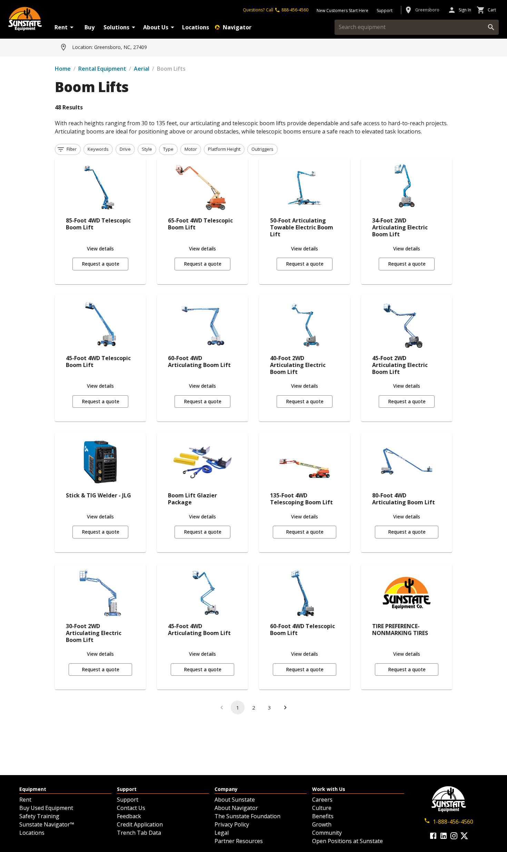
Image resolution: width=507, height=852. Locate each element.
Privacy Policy (232, 824)
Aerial (141, 68)
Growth (321, 824)
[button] (68, 149)
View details (100, 248)
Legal (222, 832)
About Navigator (236, 808)
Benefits (323, 816)
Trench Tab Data (139, 832)
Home (63, 68)
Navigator (237, 27)
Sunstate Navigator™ (46, 824)
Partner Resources (239, 841)
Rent (61, 27)
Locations (195, 27)
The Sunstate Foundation (247, 816)
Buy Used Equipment (46, 808)
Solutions (116, 27)
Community (327, 832)
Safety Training (39, 816)
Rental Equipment (102, 68)
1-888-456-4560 (453, 821)
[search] (491, 27)
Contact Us (131, 808)
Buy (89, 27)
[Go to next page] (285, 707)
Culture (321, 808)
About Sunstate (235, 799)
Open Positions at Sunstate (347, 841)
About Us (155, 27)
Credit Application (140, 824)
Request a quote (100, 263)
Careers (322, 799)
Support (127, 799)
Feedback (129, 816)
